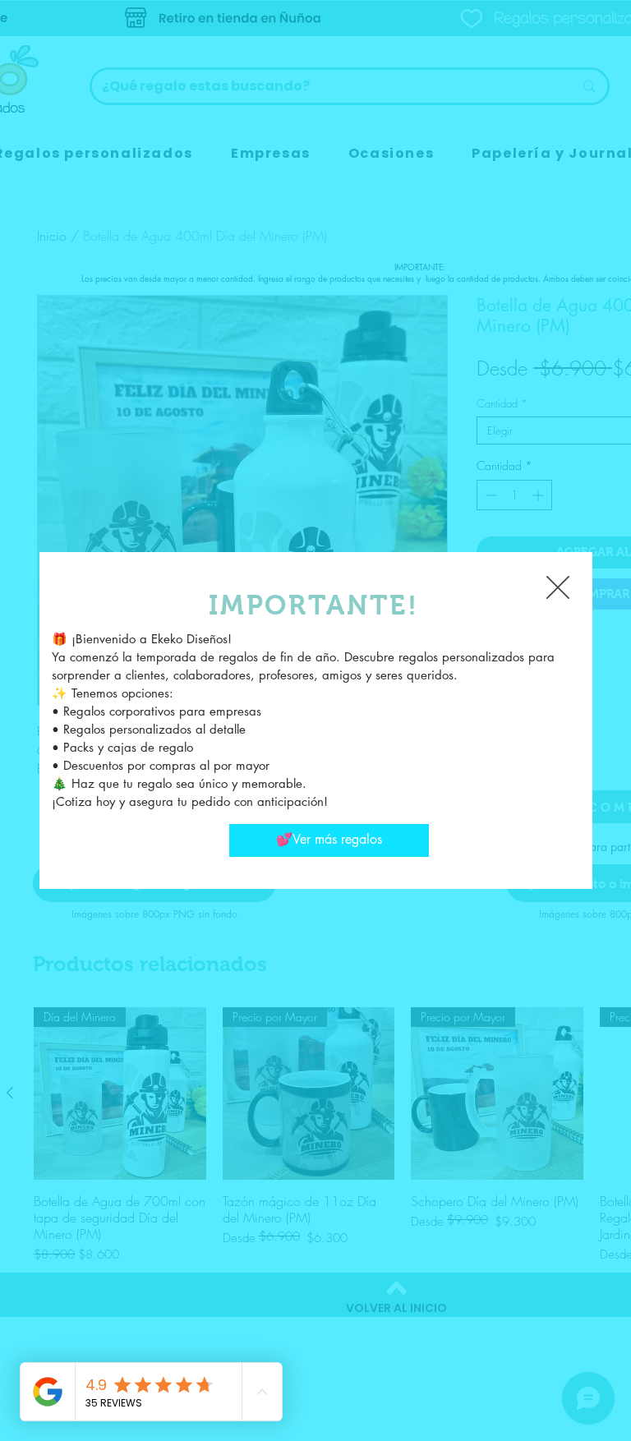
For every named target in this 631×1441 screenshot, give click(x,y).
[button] (558, 587)
